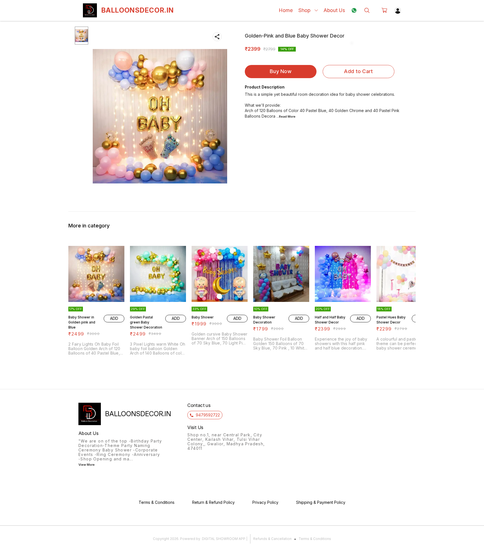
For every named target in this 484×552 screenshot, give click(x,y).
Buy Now (281, 71)
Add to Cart (358, 71)
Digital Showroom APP (223, 539)
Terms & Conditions (315, 539)
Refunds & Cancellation (272, 539)
